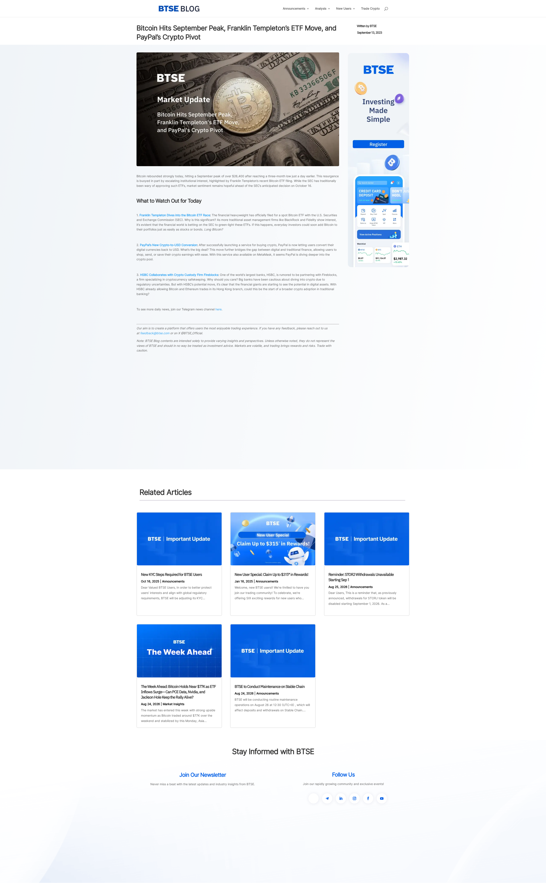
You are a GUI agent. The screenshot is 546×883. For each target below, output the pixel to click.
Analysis (320, 8)
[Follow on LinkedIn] (341, 798)
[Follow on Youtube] (382, 798)
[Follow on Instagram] (354, 798)
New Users (343, 8)
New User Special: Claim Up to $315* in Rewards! (271, 574)
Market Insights (173, 704)
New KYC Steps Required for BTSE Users (171, 574)
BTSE (373, 26)
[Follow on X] (313, 798)
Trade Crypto (370, 8)
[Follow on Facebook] (368, 798)
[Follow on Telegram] (327, 798)
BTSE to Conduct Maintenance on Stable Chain (270, 686)
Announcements (294, 8)
